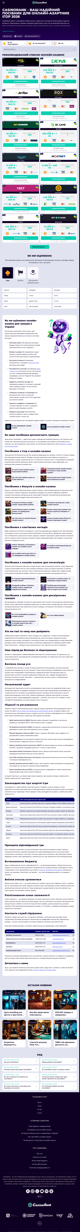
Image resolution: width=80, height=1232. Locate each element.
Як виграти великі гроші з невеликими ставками (39, 1133)
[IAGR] (60, 1215)
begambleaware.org (59, 943)
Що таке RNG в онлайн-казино (39, 1137)
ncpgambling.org (58, 939)
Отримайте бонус (21, 81)
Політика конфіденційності (39, 1168)
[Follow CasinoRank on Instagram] (33, 1191)
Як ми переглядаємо (39, 1161)
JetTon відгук (21, 116)
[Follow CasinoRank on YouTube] (42, 1191)
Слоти (39, 1113)
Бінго (40, 1102)
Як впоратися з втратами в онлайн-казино (40, 1140)
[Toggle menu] (3, 2)
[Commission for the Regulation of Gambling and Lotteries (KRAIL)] (12, 1215)
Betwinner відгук (20, 148)
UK (39, 1196)
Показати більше (38, 247)
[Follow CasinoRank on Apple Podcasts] (51, 1191)
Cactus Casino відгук (58, 85)
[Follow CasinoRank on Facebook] (28, 1191)
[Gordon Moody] (29, 1215)
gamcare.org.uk (57, 946)
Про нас (40, 1154)
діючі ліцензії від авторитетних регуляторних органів (35, 711)
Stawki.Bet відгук (20, 85)
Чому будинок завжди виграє (39, 1126)
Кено (40, 1106)
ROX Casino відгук (58, 116)
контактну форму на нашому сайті (44, 970)
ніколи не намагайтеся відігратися (50, 870)
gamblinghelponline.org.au (61, 950)
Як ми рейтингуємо (39, 1164)
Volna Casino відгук (20, 180)
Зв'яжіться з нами (39, 1157)
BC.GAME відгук (58, 148)
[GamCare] (46, 1215)
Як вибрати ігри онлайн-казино (40, 1130)
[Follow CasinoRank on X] (37, 1191)
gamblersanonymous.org (60, 935)
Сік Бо (39, 1109)
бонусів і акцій (34, 363)
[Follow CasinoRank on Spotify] (47, 1191)
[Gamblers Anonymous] (70, 1215)
